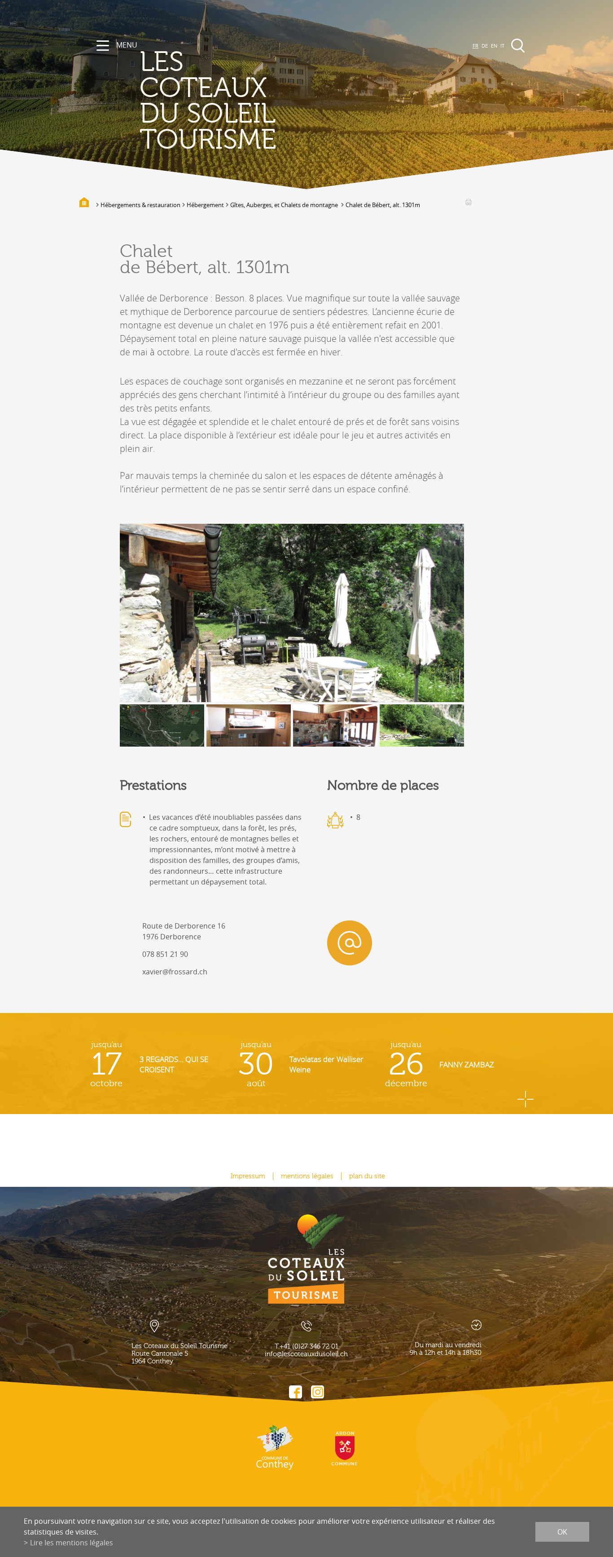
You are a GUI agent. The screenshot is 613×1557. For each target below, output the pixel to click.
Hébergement (205, 205)
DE (485, 45)
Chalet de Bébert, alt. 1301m (383, 205)
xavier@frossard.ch (174, 972)
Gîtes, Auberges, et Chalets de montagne (284, 205)
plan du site (367, 1176)
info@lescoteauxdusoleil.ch (306, 1354)
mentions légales (307, 1176)
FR (475, 45)
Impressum (248, 1176)
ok (562, 1532)
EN (494, 45)
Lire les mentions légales (71, 1543)
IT (502, 45)
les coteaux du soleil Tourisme (208, 101)
